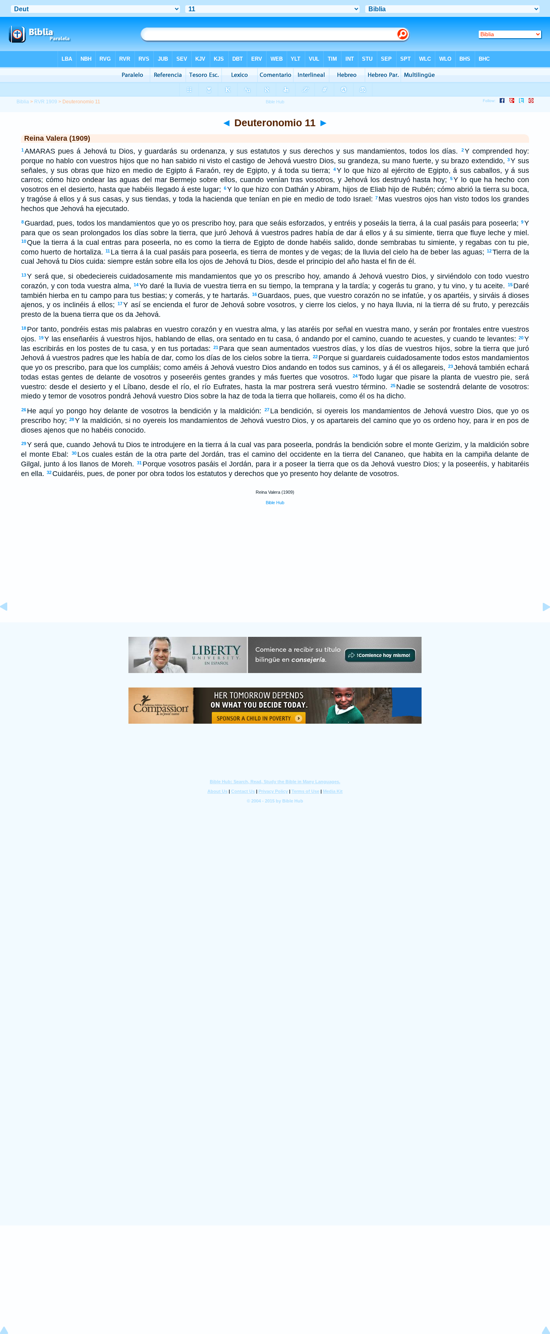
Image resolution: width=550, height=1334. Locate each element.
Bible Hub (275, 502)
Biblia (23, 102)
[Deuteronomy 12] (540, 625)
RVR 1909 (45, 102)
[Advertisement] (275, 572)
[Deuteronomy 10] (10, 625)
